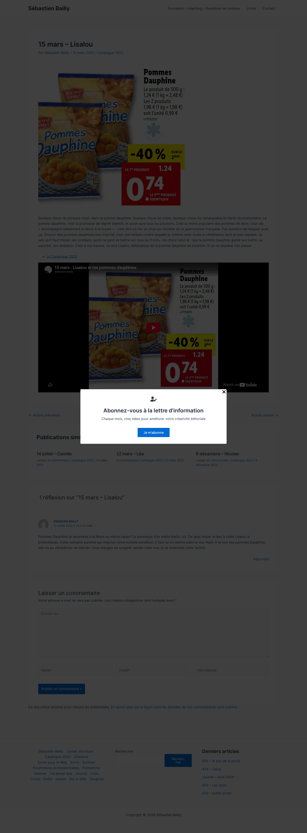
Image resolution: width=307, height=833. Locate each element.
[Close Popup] (224, 392)
